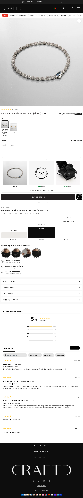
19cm (4, 145)
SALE (5, 15)
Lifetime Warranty (10, 294)
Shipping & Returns (11, 300)
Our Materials (8, 288)
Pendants (22, 15)
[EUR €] (55, 8)
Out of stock (38, 197)
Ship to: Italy (41, 486)
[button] (41, 326)
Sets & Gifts (53, 15)
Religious (72, 15)
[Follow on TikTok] (49, 481)
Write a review (75, 348)
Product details (9, 281)
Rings (43, 15)
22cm (12, 145)
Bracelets (33, 15)
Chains (12, 15)
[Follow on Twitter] (39, 481)
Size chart (77, 141)
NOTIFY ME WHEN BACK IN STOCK (79, 197)
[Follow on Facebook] (34, 481)
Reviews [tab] (9, 349)
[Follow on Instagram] (44, 481)
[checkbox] (60, 355)
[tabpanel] (41, 395)
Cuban (63, 15)
